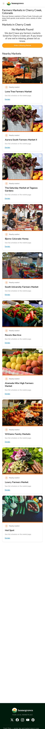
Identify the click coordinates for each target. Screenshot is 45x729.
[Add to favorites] (40, 59)
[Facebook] (17, 719)
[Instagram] (22, 719)
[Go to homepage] (15, 3)
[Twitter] (12, 719)
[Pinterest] (33, 719)
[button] (3, 3)
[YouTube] (27, 719)
